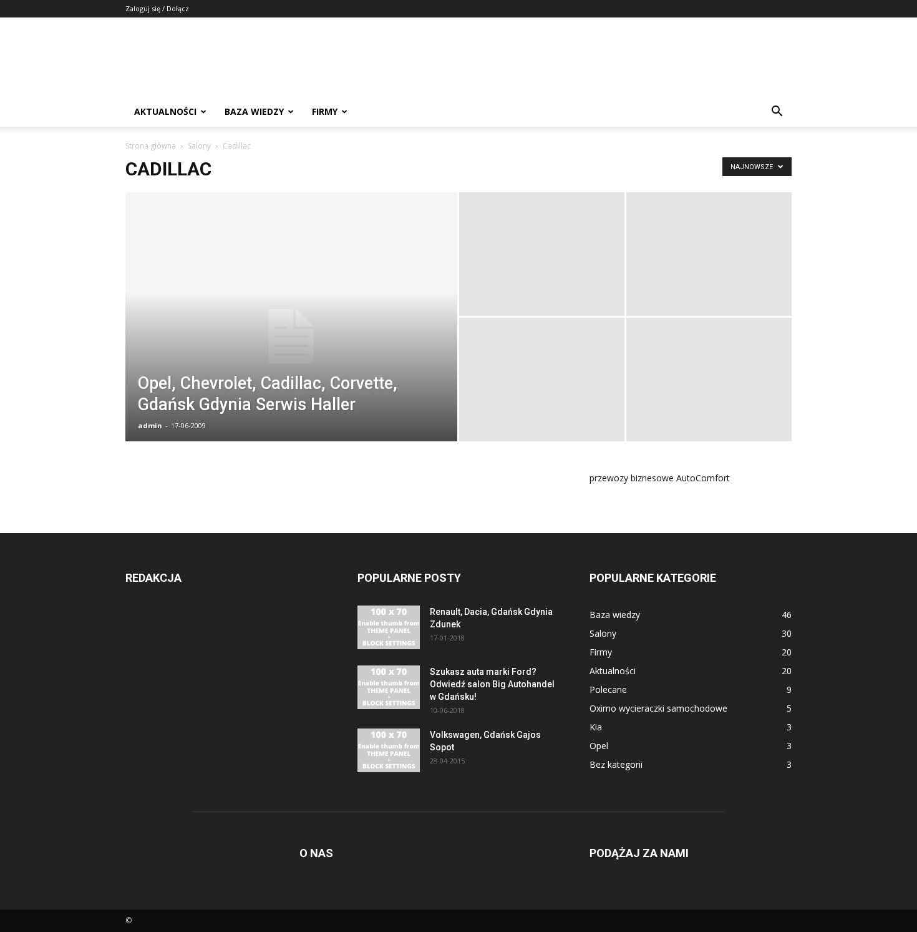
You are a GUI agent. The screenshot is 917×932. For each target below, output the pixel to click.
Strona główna (150, 145)
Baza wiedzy (254, 111)
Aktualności (165, 111)
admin (150, 425)
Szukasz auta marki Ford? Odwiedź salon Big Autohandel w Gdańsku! (492, 684)
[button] (777, 113)
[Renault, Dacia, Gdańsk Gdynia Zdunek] (388, 627)
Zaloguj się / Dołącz (157, 8)
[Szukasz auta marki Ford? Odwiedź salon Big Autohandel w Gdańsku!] (388, 687)
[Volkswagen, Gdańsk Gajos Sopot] (388, 750)
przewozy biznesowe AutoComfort (660, 478)
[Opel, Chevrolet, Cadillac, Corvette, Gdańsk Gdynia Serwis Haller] (291, 336)
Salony (199, 145)
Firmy (324, 111)
